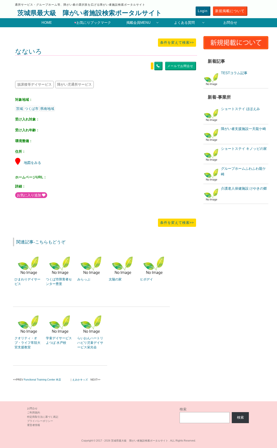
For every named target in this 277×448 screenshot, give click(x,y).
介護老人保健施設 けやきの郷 (244, 188)
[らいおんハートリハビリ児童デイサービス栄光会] (91, 313)
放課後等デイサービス (34, 84)
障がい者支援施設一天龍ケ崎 (243, 129)
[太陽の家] (123, 254)
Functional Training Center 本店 (42, 379)
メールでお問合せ (180, 66)
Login (203, 11)
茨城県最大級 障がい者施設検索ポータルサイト (89, 12)
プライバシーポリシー (40, 420)
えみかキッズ (80, 379)
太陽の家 (115, 279)
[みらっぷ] (91, 254)
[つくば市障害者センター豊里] (60, 254)
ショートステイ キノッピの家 (244, 148)
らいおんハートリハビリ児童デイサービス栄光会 (90, 342)
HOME (47, 22)
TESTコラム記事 (234, 73)
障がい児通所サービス (74, 84)
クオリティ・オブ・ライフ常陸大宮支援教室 (27, 342)
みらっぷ (83, 279)
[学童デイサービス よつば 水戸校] (60, 313)
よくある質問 (184, 22)
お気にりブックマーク (92, 22)
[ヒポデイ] (154, 254)
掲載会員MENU (138, 22)
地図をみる (32, 163)
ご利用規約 (33, 412)
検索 (183, 409)
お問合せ (230, 22)
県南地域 (47, 108)
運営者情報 (33, 425)
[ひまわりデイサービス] (29, 254)
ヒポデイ (146, 279)
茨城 (19, 108)
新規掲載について (230, 11)
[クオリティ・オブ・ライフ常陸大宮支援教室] (29, 313)
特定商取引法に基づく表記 (42, 416)
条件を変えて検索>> (177, 42)
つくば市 (32, 108)
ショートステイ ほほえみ (240, 109)
